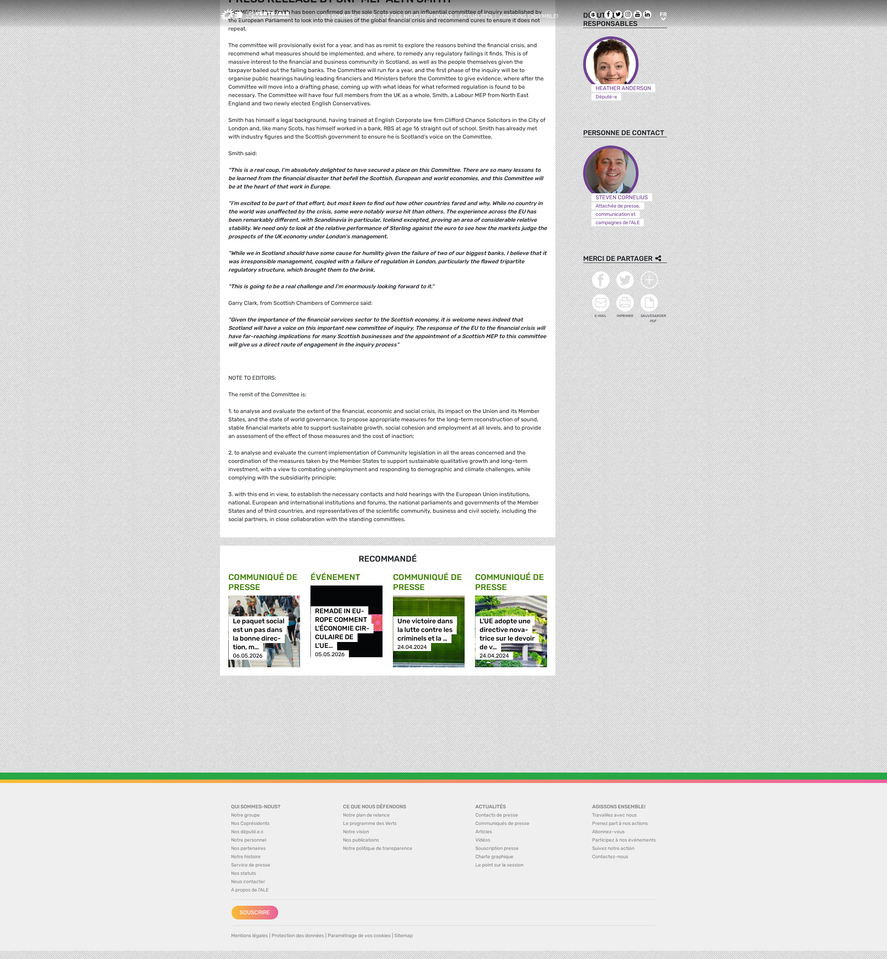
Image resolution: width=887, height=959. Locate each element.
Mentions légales (249, 936)
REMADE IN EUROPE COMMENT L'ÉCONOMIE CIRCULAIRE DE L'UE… (342, 628)
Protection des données (298, 936)
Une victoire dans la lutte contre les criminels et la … (425, 629)
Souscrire (255, 912)
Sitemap (403, 936)
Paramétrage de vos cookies (359, 936)
